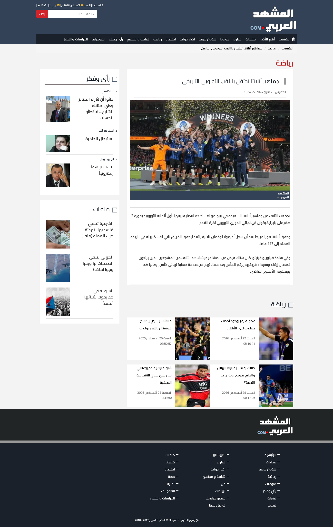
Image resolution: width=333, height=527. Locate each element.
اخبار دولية (187, 39)
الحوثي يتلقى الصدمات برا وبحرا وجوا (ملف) (98, 263)
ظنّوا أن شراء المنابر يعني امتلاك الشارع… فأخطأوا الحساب (96, 108)
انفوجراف (98, 39)
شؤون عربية (207, 39)
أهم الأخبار (267, 39)
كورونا (224, 39)
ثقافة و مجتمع (138, 39)
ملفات (101, 209)
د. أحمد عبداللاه (107, 130)
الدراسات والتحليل (75, 39)
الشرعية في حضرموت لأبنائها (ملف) (98, 297)
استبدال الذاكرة (99, 139)
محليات (250, 39)
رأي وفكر (116, 39)
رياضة (157, 39)
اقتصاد (171, 39)
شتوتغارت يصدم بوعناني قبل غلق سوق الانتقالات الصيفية (154, 375)
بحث (42, 14)
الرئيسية (285, 39)
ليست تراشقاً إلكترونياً (102, 170)
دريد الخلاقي (109, 91)
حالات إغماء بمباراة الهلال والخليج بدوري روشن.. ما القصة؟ (236, 375)
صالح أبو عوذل (108, 159)
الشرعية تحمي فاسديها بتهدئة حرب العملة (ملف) (97, 230)
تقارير (237, 39)
